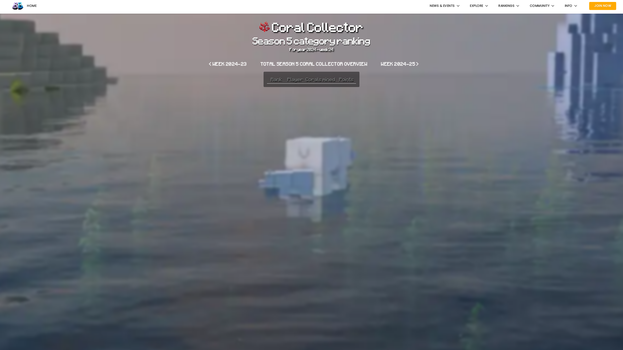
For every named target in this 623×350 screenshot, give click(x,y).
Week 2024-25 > (400, 63)
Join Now (602, 6)
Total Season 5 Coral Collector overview (314, 63)
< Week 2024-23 (228, 63)
